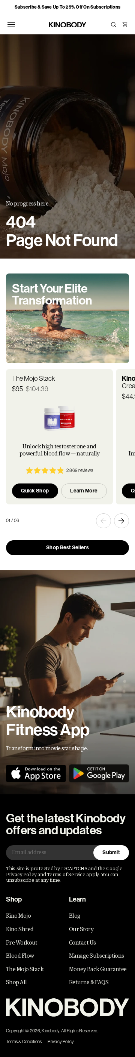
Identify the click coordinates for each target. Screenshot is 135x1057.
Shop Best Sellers (67, 547)
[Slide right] (121, 520)
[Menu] (11, 24)
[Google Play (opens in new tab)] (99, 773)
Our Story (81, 929)
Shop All (16, 982)
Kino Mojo (18, 915)
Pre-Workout (22, 942)
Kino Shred (19, 929)
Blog (75, 915)
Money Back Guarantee (98, 969)
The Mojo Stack (25, 969)
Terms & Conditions (24, 1041)
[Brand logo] (67, 25)
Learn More (84, 491)
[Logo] (67, 1007)
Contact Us (82, 942)
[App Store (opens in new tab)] (36, 773)
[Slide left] (103, 520)
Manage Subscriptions (96, 955)
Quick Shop (35, 491)
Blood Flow (20, 955)
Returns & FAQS (88, 982)
